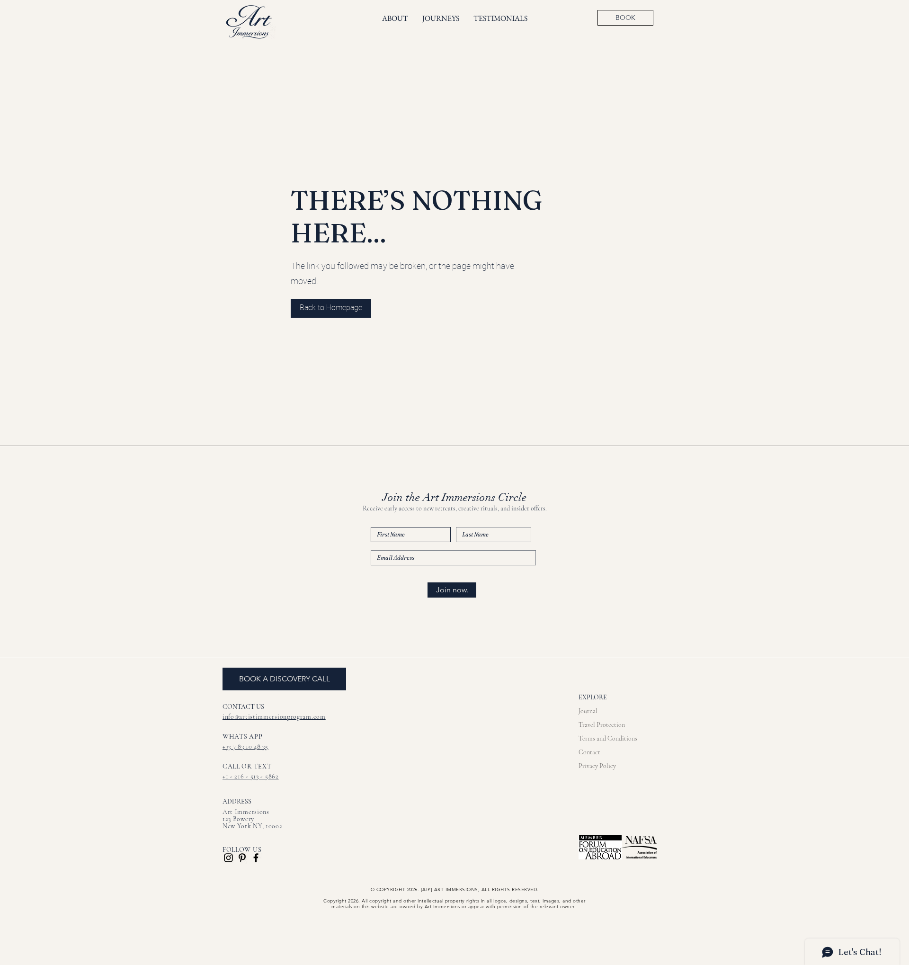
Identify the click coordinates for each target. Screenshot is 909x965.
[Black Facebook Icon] (256, 858)
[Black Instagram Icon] (228, 858)
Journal (588, 711)
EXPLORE (593, 697)
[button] (331, 308)
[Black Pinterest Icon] (242, 858)
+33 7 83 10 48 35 (245, 746)
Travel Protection (602, 725)
